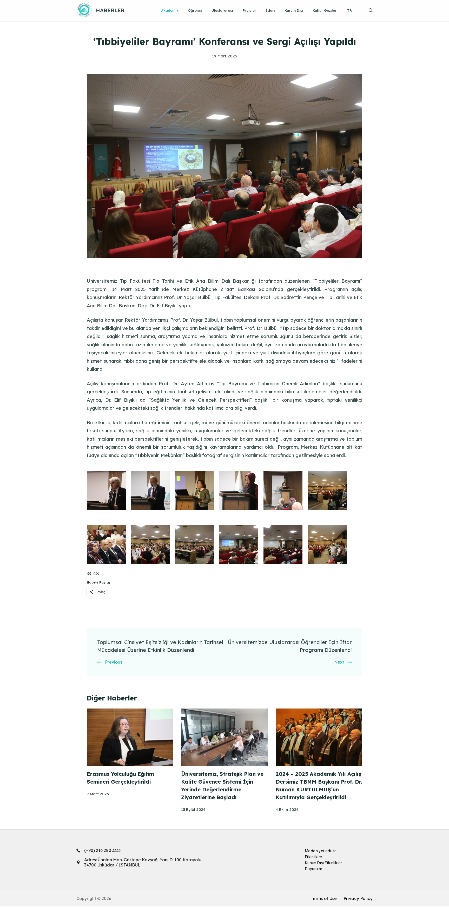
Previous (113, 662)
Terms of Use (324, 898)
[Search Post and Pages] (369, 10)
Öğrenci (195, 10)
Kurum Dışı (294, 10)
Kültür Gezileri (325, 10)
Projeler (249, 10)
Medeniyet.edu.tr (320, 851)
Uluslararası (222, 10)
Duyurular (313, 868)
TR (349, 10)
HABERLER (110, 10)
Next (339, 662)
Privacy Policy (358, 898)
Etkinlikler (313, 857)
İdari (270, 10)
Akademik (170, 10)
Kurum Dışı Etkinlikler (323, 862)
